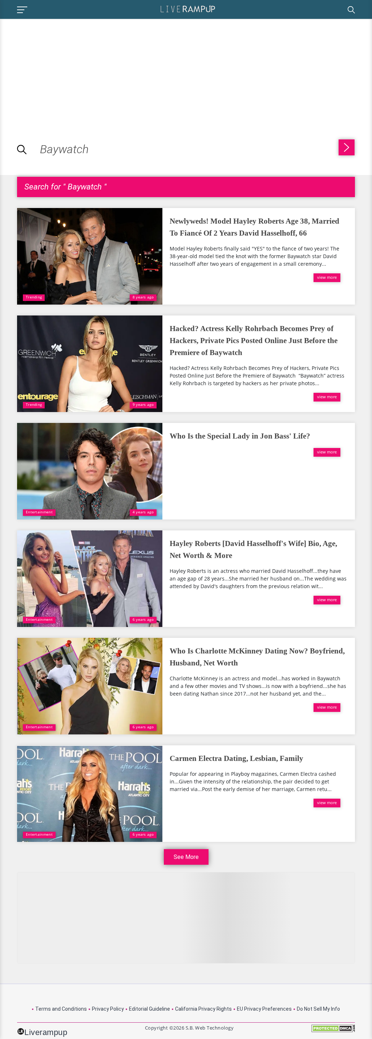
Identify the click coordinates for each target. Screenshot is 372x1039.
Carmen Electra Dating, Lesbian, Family (236, 758)
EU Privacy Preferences (264, 1009)
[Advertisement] (61, 70)
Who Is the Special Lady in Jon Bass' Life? (240, 436)
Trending (34, 297)
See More (186, 856)
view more (327, 277)
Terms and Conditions (61, 1009)
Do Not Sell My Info (318, 1009)
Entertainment (39, 511)
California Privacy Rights (203, 1009)
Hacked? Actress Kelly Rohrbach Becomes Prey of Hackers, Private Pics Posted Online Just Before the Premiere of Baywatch (253, 340)
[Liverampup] (188, 8)
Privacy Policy (108, 1009)
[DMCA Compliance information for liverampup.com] (333, 1030)
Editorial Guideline (149, 1009)
